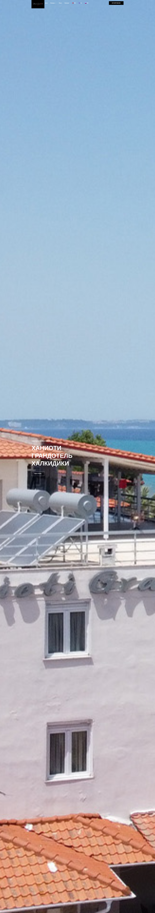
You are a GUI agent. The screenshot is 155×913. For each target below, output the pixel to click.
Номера (52, 3)
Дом (46, 3)
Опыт (60, 3)
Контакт (67, 3)
